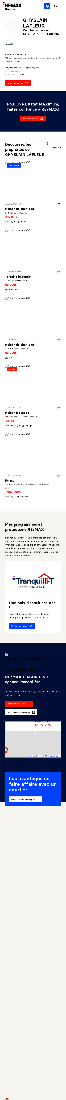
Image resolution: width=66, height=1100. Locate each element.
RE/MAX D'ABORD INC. (17, 54)
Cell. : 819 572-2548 (15, 74)
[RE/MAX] (10, 6)
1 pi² (10, 357)
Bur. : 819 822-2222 (14, 71)
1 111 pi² (23, 221)
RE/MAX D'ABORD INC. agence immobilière (27, 679)
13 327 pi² (12, 289)
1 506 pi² (29, 425)
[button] (6, 750)
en (55, 6)
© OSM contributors (51, 756)
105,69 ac (24, 496)
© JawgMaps (35, 756)
